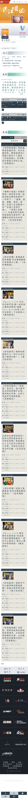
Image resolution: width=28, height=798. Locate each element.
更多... (22, 67)
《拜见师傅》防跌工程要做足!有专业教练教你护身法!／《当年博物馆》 (14, 492)
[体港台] (20, 679)
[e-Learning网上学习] (20, 700)
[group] (22, 99)
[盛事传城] (20, 732)
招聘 (14, 762)
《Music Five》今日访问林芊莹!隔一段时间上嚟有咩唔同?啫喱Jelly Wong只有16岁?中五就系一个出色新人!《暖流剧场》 (14, 308)
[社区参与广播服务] (20, 711)
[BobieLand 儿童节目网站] (20, 690)
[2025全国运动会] (7, 679)
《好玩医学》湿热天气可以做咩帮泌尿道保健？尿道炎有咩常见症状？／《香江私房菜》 (13, 587)
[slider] (12, 99)
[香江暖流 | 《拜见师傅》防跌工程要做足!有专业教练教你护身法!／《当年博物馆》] (8, 481)
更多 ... (3, 664)
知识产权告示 (8, 764)
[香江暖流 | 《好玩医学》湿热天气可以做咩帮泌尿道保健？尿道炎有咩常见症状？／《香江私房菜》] (8, 576)
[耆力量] (7, 732)
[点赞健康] (7, 690)
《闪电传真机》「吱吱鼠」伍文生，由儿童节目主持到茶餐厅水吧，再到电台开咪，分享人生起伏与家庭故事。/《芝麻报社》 (13, 392)
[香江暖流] (2, 110)
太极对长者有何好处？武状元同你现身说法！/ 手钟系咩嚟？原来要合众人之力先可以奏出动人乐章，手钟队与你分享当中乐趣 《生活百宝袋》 (14, 443)
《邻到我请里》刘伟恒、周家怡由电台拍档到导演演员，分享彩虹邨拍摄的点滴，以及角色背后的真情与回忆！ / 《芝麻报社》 (13, 634)
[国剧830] (7, 700)
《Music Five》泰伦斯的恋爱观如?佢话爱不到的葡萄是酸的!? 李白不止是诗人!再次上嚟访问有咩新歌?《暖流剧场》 (14, 539)
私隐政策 (6, 766)
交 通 (8, 668)
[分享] (19, 668)
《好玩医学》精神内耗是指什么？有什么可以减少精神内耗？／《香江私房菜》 (13, 356)
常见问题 (19, 764)
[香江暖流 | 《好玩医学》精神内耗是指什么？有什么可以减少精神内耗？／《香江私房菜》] (8, 345)
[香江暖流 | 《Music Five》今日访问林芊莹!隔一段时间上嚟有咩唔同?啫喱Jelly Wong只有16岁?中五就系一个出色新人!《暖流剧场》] (8, 295)
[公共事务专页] (7, 711)
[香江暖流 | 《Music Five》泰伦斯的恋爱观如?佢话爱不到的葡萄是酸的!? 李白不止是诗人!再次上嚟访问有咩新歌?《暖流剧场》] (8, 526)
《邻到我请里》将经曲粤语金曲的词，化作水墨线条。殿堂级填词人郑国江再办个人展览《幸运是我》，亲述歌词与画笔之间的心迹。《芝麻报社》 (14, 90)
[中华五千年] (7, 754)
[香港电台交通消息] (5, 668)
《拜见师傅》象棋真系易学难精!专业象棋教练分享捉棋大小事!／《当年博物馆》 (14, 261)
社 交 (22, 668)
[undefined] (14, 1)
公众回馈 (22, 672)
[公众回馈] (18, 672)
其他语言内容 (13, 768)
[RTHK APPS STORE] (7, 743)
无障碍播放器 (18, 766)
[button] (3, 99)
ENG (17, 2)
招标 (20, 762)
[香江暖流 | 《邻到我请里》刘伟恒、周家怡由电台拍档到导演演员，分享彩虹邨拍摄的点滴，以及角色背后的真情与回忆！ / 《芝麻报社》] (8, 620)
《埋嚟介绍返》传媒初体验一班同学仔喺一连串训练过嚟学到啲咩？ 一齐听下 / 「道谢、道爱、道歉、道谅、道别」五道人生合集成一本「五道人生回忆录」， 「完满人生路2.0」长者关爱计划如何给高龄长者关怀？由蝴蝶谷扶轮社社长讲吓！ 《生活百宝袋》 (13, 206)
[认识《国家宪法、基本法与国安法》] (20, 722)
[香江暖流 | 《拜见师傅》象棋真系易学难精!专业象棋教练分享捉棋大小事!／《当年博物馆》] (8, 250)
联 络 (8, 672)
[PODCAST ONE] (20, 743)
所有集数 (5, 37)
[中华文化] (7, 722)
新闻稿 (6, 762)
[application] (13, 99)
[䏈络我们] (5, 672)
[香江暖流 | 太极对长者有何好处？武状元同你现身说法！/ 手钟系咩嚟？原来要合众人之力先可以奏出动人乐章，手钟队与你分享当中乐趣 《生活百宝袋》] (8, 429)
